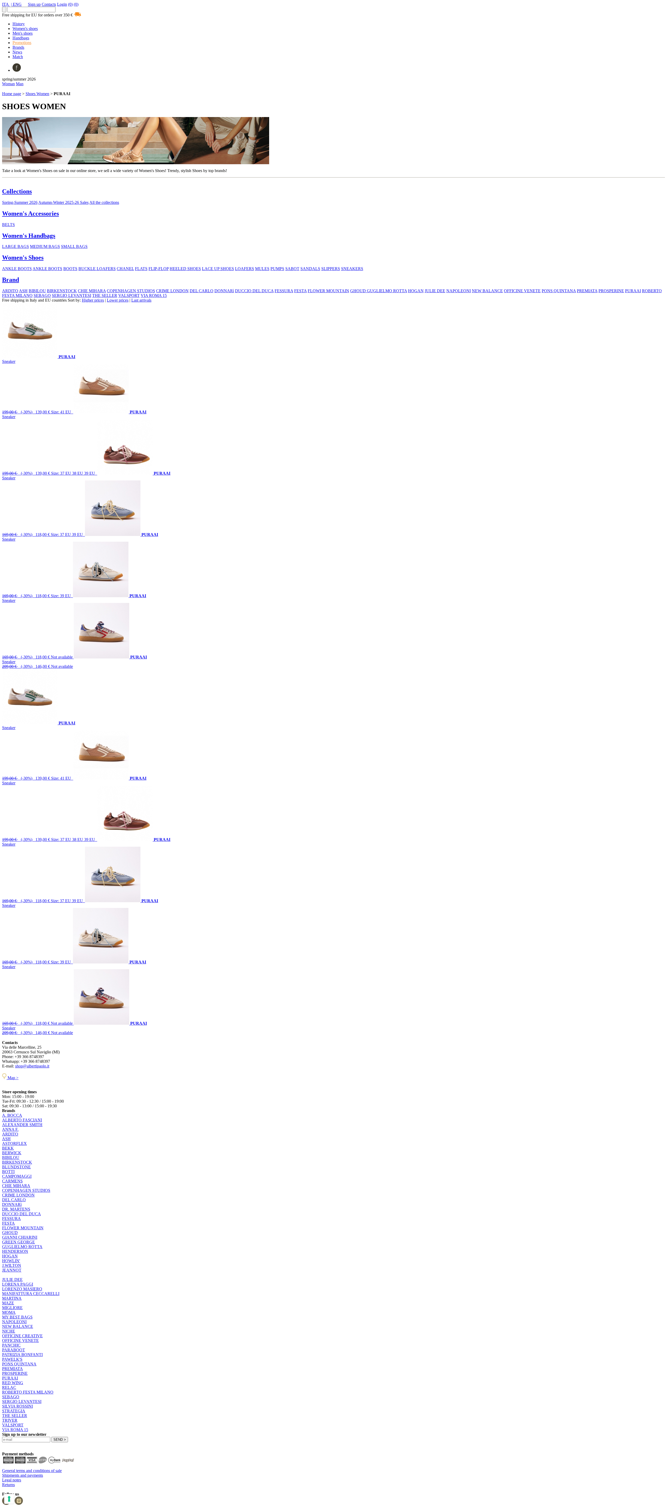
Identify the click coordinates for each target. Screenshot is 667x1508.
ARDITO (10, 291)
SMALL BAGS (74, 246)
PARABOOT (13, 1350)
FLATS (141, 268)
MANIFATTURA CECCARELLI (30, 1293)
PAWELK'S (12, 1359)
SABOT (292, 268)
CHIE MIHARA (92, 291)
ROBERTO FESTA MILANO (27, 1392)
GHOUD (358, 291)
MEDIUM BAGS (45, 246)
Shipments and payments (22, 1475)
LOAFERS (244, 268)
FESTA (300, 291)
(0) (70, 4)
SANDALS (310, 268)
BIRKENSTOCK (62, 291)
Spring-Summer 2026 (20, 202)
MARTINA (12, 1298)
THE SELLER (104, 295)
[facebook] (17, 70)
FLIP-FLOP (159, 268)
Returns (8, 1484)
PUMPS (277, 268)
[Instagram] (19, 1503)
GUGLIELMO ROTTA (387, 291)
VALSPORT (129, 295)
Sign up (34, 4)
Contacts (49, 4)
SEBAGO (42, 295)
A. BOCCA (12, 1115)
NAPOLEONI (458, 291)
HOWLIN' (11, 1261)
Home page (11, 93)
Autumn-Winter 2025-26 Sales (63, 202)
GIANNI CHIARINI (19, 1237)
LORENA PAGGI (17, 1284)
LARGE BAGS (15, 246)
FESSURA (284, 291)
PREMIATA (587, 291)
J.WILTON (11, 1265)
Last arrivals (141, 300)
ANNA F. (10, 1129)
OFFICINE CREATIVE (22, 1336)
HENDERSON (15, 1251)
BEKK (8, 1148)
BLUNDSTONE (16, 1167)
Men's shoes (23, 33)
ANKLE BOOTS (17, 268)
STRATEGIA (13, 1411)
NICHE (8, 1331)
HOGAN (416, 291)
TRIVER (9, 1420)
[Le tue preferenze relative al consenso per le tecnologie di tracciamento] (9, 1499)
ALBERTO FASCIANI (22, 1120)
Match (18, 56)
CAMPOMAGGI (17, 1176)
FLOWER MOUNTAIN (328, 291)
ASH (23, 291)
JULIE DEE (435, 291)
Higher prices (93, 300)
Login (62, 4)
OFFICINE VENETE (522, 291)
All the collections (104, 202)
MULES (262, 268)
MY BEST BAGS (17, 1317)
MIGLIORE (12, 1307)
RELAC (9, 1387)
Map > (12, 1078)
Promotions (22, 42)
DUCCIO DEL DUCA (254, 291)
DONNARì (224, 291)
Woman (8, 84)
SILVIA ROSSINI (17, 1406)
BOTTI (8, 1171)
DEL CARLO (201, 291)
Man (19, 84)
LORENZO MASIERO (22, 1289)
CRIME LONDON (172, 291)
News (17, 52)
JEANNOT (11, 1270)
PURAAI (633, 291)
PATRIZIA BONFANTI (22, 1354)
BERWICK (11, 1153)
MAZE (8, 1303)
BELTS (8, 224)
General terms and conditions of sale (32, 1470)
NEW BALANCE (487, 291)
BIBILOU (37, 291)
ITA (6, 4)
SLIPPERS (330, 268)
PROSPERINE (611, 291)
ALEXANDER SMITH (22, 1124)
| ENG (16, 4)
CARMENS (12, 1181)
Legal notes (11, 1480)
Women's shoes (25, 28)
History (19, 24)
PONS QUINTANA (559, 291)
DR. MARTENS (16, 1209)
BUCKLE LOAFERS (97, 268)
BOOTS (70, 268)
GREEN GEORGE (18, 1242)
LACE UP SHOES (218, 268)
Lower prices (117, 300)
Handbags (21, 38)
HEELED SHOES (185, 268)
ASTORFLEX (14, 1143)
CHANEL (125, 268)
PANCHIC (11, 1345)
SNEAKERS (352, 268)
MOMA (9, 1312)
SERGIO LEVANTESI (71, 295)
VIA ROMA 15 (154, 295)
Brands (18, 47)
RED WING (12, 1383)
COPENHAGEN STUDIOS (131, 291)
